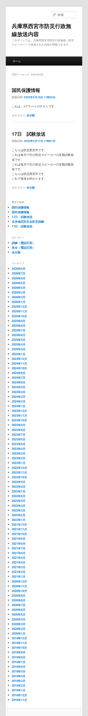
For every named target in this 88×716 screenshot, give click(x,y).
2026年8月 (18, 268)
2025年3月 (18, 349)
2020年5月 (18, 614)
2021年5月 (18, 557)
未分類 (31, 115)
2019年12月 (19, 638)
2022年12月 (19, 468)
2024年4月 (18, 392)
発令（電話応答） (23, 247)
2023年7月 (18, 434)
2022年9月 (18, 482)
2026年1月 (18, 302)
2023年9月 (18, 425)
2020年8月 (18, 600)
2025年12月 (19, 306)
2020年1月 (18, 633)
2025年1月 (18, 354)
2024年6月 (18, 382)
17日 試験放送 (29, 133)
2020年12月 (19, 581)
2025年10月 (19, 316)
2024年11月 (19, 363)
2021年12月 (19, 524)
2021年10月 (19, 534)
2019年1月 (18, 690)
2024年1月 (18, 406)
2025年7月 (18, 330)
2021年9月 (18, 538)
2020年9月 (18, 595)
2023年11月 (19, 415)
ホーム (17, 61)
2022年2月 (18, 515)
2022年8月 (18, 486)
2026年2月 (18, 297)
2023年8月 (18, 430)
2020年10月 (19, 591)
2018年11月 (19, 700)
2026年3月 (18, 292)
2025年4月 (18, 344)
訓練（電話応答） (23, 243)
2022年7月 (18, 491)
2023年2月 (18, 458)
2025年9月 (18, 321)
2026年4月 (18, 287)
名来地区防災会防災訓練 (28, 221)
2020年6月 (18, 609)
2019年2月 (18, 685)
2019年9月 (18, 652)
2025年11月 (19, 311)
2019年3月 (18, 681)
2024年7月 (18, 377)
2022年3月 (18, 510)
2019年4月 (18, 676)
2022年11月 (19, 472)
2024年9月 (18, 373)
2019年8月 (18, 657)
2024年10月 (19, 368)
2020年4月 (18, 619)
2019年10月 (19, 647)
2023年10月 (19, 420)
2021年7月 (18, 548)
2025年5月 (18, 339)
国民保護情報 (26, 90)
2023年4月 (18, 448)
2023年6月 (18, 439)
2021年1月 (18, 576)
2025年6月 (18, 335)
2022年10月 (19, 477)
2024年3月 (18, 396)
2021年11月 (19, 529)
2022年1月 (18, 520)
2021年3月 (18, 567)
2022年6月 (18, 496)
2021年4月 (18, 562)
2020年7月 (18, 605)
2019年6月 (18, 666)
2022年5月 (18, 500)
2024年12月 (19, 359)
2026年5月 (18, 283)
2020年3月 (18, 624)
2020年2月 (18, 629)
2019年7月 (18, 662)
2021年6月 (18, 553)
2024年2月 (18, 401)
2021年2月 (18, 572)
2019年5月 (18, 671)
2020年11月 (19, 586)
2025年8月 (18, 325)
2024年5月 (18, 387)
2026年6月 (18, 278)
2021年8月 (18, 543)
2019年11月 (19, 643)
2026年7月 (18, 273)
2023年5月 (18, 444)
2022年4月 (18, 505)
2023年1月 (18, 463)
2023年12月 (19, 411)
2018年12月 (19, 695)
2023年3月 (18, 453)
